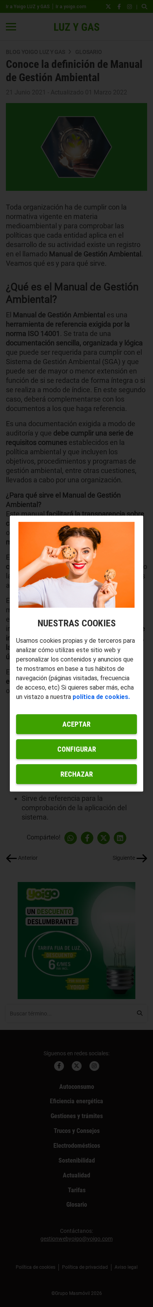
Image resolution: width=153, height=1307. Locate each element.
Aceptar (76, 724)
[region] (76, 654)
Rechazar (76, 774)
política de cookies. (101, 697)
